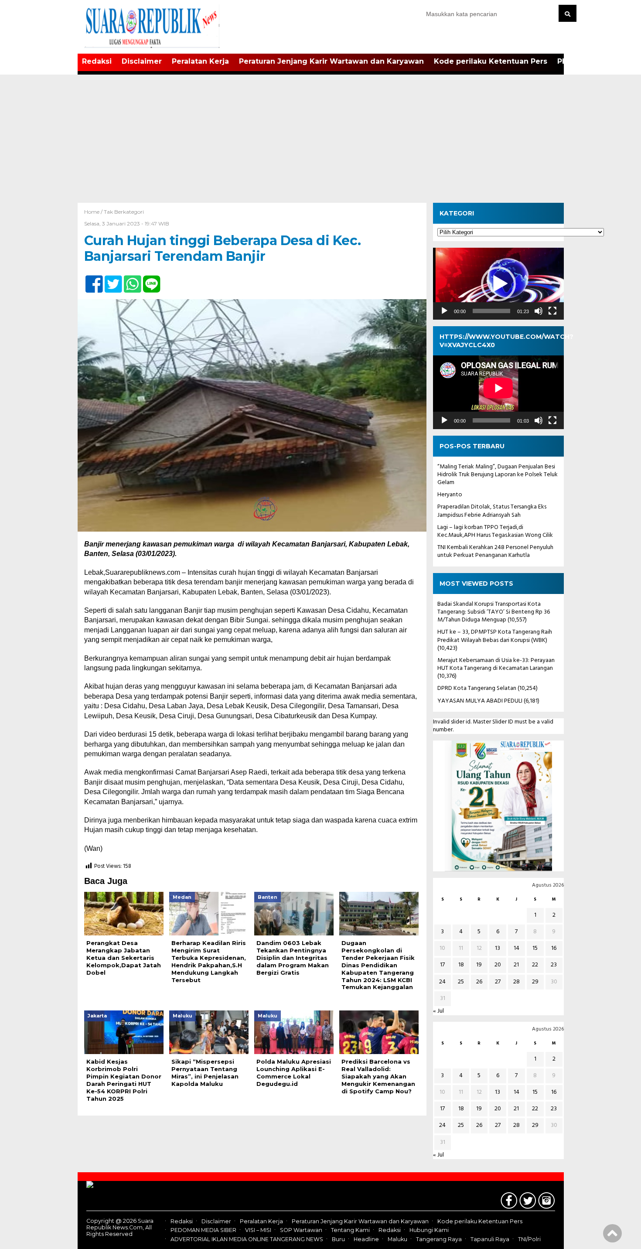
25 (461, 982)
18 (461, 965)
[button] (498, 283)
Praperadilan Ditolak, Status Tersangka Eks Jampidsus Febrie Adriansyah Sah (491, 511)
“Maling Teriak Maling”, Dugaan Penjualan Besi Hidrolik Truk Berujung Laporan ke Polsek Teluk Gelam (497, 475)
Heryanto (449, 495)
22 (535, 965)
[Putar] (444, 311)
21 (516, 965)
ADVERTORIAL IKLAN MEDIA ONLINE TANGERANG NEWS (246, 1239)
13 (497, 948)
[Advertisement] (320, 137)
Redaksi (97, 61)
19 (479, 965)
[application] (498, 284)
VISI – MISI (258, 1230)
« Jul (438, 1011)
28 (516, 982)
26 (479, 982)
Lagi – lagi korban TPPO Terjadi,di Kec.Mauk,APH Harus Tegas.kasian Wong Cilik (495, 531)
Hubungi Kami (429, 1230)
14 (516, 948)
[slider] (491, 311)
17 (442, 965)
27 (498, 982)
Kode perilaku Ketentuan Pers (490, 61)
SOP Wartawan (301, 1230)
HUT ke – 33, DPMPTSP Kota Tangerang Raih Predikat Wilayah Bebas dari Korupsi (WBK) (494, 636)
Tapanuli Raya (490, 1239)
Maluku (397, 1239)
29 (535, 982)
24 (442, 982)
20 (497, 965)
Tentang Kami (350, 1230)
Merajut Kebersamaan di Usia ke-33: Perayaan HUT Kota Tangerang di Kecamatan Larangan (496, 664)
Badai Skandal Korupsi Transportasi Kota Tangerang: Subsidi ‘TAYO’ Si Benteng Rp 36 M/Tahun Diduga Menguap (493, 612)
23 (554, 965)
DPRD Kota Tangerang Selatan (476, 688)
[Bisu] (538, 311)
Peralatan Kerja (200, 61)
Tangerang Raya (439, 1239)
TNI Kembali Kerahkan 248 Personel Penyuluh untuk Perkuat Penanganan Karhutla (495, 551)
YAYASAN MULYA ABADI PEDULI (479, 701)
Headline (366, 1239)
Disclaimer (142, 61)
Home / (94, 211)
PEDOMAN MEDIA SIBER (203, 1230)
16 (553, 948)
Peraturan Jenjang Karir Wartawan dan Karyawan (331, 61)
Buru (338, 1239)
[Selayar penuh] (552, 311)
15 (535, 948)
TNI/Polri (529, 1239)
